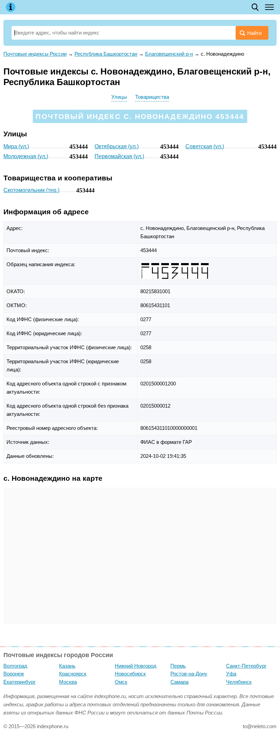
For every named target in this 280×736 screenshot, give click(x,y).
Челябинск (239, 682)
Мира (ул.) (16, 146)
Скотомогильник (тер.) (31, 190)
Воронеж (13, 674)
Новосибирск (130, 674)
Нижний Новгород (135, 666)
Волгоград (15, 666)
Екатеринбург (19, 682)
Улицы (119, 97)
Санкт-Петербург (246, 666)
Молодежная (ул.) (25, 156)
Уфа (231, 674)
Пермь (178, 666)
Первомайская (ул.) (119, 156)
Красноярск (72, 674)
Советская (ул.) (204, 146)
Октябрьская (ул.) (117, 146)
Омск (121, 682)
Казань (67, 666)
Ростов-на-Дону (188, 674)
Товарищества (152, 97)
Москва (68, 682)
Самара (179, 682)
